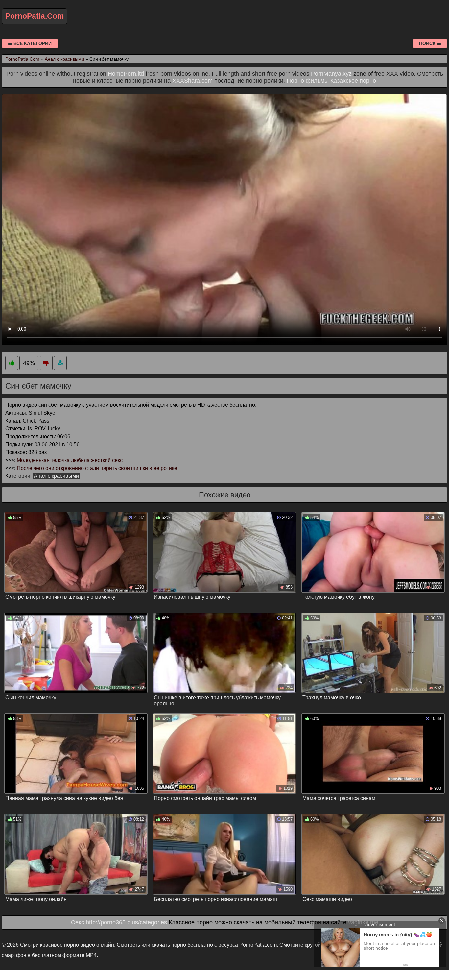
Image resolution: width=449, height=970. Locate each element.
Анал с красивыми (56, 476)
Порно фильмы (308, 80)
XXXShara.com (192, 80)
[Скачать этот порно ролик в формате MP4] (60, 363)
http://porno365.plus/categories (126, 922)
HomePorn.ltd (126, 73)
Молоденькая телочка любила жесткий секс (70, 460)
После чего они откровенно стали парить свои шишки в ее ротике (97, 468)
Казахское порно (353, 80)
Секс (77, 922)
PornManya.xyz (331, 73)
